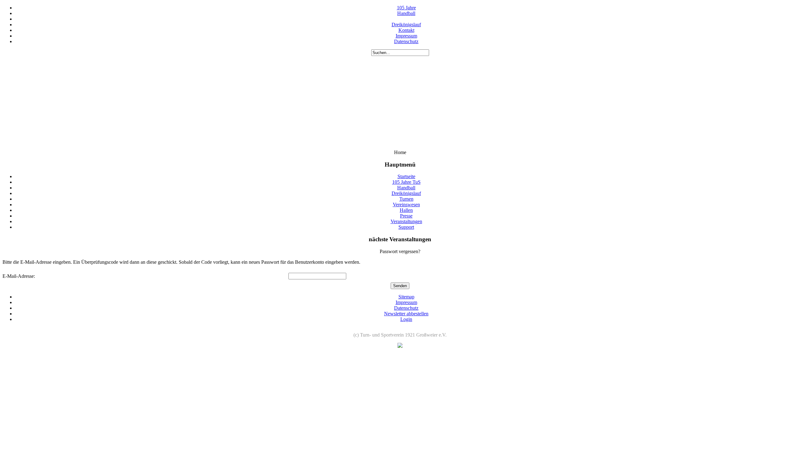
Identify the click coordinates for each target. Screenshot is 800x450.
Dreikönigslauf (406, 24)
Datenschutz (406, 41)
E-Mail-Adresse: (18, 276)
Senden (400, 285)
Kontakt (406, 30)
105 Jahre (406, 7)
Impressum (406, 35)
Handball (406, 13)
